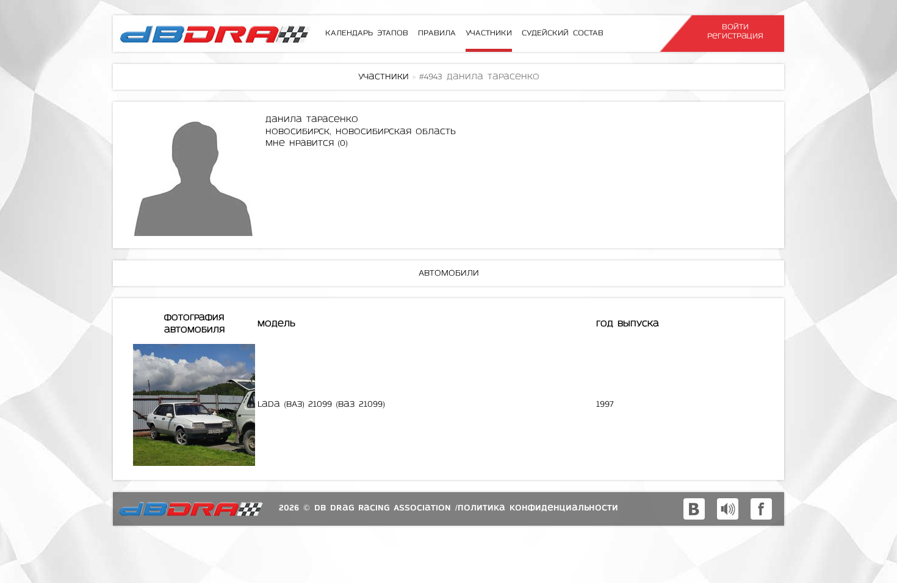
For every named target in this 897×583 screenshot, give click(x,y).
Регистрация (735, 36)
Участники (383, 77)
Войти (735, 27)
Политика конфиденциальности (538, 508)
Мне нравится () (306, 143)
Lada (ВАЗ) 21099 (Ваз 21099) (321, 404)
